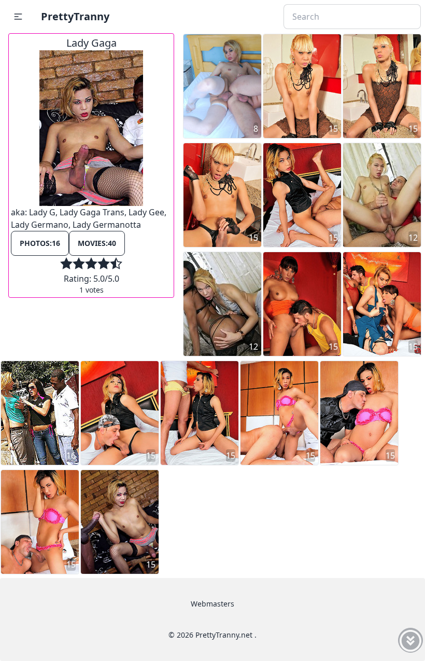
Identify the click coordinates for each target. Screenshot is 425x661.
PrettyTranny (75, 16)
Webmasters (212, 604)
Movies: (97, 243)
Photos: (40, 243)
